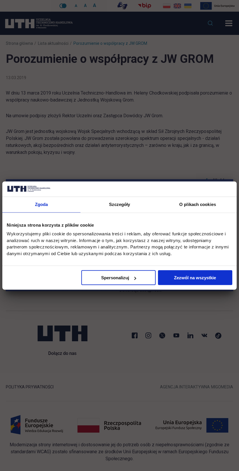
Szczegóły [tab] (119, 204)
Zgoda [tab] (41, 204)
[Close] (233, 179)
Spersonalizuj (115, 277)
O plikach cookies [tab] (197, 204)
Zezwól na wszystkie (195, 277)
